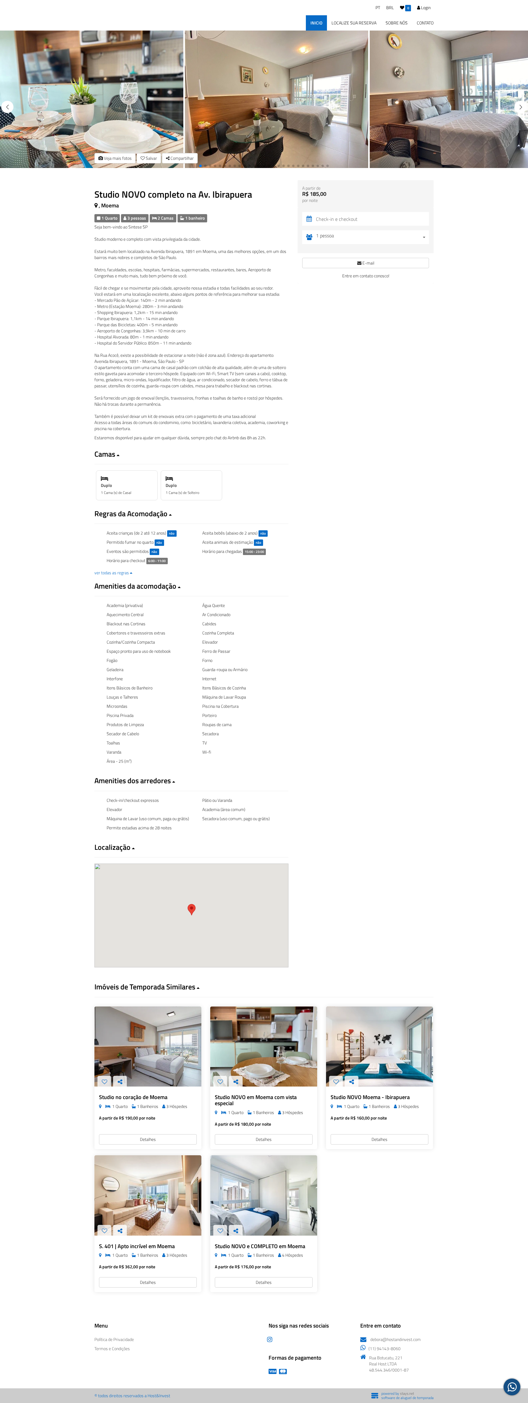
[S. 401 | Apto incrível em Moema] (147, 1195)
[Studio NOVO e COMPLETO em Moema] (263, 1195)
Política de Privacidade (114, 1339)
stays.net (407, 1393)
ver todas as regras (112, 572)
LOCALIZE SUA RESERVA (354, 23)
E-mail (367, 263)
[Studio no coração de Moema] (147, 1047)
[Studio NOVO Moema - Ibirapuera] (379, 1047)
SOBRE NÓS (397, 23)
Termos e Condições (112, 1348)
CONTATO (425, 23)
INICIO (316, 23)
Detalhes (148, 1139)
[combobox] (372, 237)
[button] (521, 107)
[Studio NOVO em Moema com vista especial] (263, 1047)
